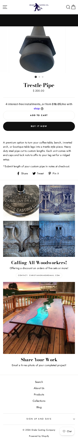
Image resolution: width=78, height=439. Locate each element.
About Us (39, 388)
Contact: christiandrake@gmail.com (39, 275)
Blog (39, 407)
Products (39, 394)
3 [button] (43, 77)
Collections (39, 401)
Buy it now (39, 126)
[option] (39, 50)
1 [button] (36, 77)
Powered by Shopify (39, 436)
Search (39, 382)
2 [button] (39, 77)
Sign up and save (39, 418)
